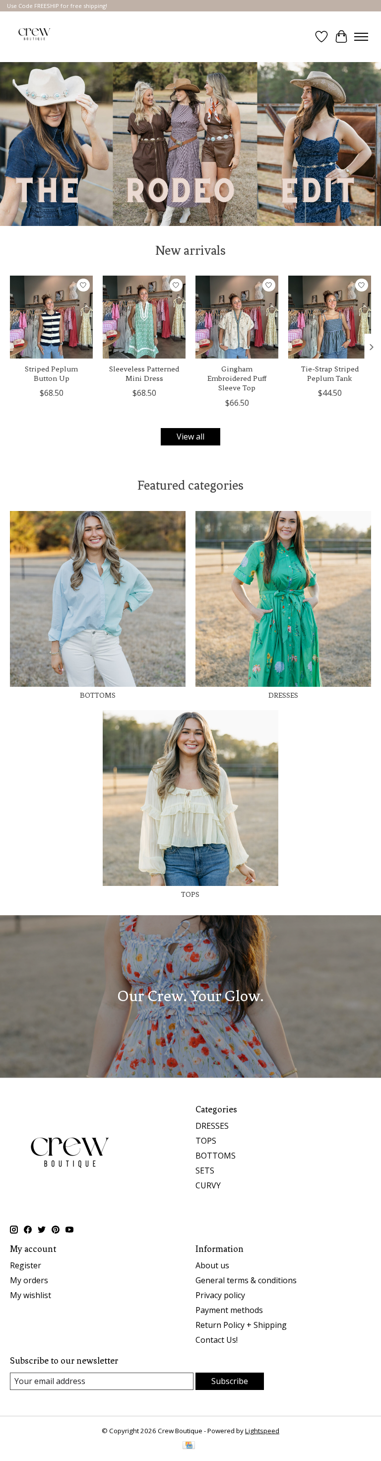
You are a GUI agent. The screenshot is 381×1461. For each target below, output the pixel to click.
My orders (29, 1280)
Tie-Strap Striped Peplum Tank (330, 374)
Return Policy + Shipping (241, 1324)
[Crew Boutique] (35, 36)
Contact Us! (216, 1339)
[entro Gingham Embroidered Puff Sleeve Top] (236, 317)
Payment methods (229, 1310)
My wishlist (30, 1295)
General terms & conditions (246, 1280)
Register (25, 1265)
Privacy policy (220, 1295)
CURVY (208, 1185)
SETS (204, 1170)
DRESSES (283, 695)
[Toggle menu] (361, 37)
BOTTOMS (98, 695)
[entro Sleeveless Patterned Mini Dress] (144, 317)
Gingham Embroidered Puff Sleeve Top (236, 378)
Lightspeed (262, 1430)
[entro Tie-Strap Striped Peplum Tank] (329, 317)
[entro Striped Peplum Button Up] (51, 317)
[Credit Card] (189, 1446)
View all (190, 436)
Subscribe (229, 1381)
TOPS (190, 894)
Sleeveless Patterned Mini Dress (144, 374)
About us (212, 1265)
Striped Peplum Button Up (51, 374)
